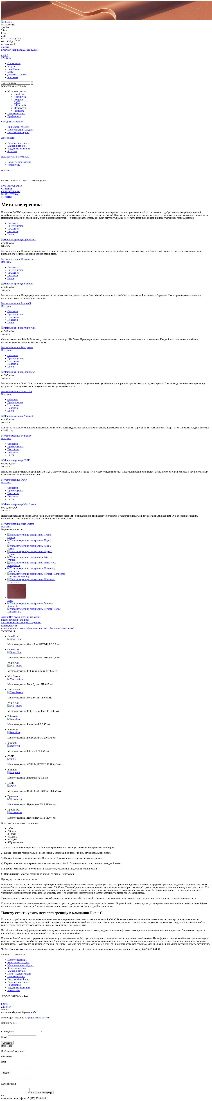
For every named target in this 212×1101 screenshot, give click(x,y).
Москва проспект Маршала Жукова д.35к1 (19, 48)
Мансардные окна (17, 145)
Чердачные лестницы (18, 148)
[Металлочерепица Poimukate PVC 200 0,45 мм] (13, 732)
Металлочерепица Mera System (17, 523)
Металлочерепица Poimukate (16, 435)
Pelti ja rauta (20, 105)
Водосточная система (18, 143)
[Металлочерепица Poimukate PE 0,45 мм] (13, 719)
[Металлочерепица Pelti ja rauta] (18, 327)
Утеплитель (13, 164)
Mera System (20, 108)
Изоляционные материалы (15, 156)
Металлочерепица (17, 959)
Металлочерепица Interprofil (16, 303)
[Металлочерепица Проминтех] (18, 239)
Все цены (6, 262)
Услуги (11, 66)
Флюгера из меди (16, 968)
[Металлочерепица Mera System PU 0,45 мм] (15, 679)
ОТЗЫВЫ (6, 188)
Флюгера (12, 151)
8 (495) (6, 56)
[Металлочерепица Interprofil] (17, 283)
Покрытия (12, 231)
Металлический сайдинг (20, 129)
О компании (13, 63)
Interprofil (18, 99)
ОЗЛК (17, 102)
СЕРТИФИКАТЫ (10, 191)
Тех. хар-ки (13, 228)
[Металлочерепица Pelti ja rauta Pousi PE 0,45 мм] (14, 665)
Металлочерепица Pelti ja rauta (17, 347)
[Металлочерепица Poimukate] (17, 416)
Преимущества (15, 226)
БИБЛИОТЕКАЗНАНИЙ (9, 195)
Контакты (12, 77)
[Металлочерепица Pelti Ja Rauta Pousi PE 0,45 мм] (14, 705)
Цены (10, 71)
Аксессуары (7, 137)
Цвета (10, 234)
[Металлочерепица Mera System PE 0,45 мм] (15, 692)
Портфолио (13, 69)
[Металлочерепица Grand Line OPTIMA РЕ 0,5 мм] (14, 639)
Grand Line (19, 94)
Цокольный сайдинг (18, 132)
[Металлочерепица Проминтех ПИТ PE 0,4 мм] (14, 799)
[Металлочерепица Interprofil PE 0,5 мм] (13, 772)
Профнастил (14, 116)
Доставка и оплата (17, 74)
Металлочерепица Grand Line (16, 391)
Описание (12, 223)
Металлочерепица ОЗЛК (14, 479)
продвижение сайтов (38, 1017)
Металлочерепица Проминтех (17, 259)
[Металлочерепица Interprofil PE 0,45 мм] (13, 745)
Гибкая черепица (16, 113)
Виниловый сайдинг (18, 127)
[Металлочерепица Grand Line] (18, 372)
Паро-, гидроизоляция (19, 162)
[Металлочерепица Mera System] (18, 504)
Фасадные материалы (12, 121)
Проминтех (20, 96)
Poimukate (19, 110)
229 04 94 (6, 1005)
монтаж (5, 170)
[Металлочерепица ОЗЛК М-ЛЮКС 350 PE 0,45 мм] (11, 759)
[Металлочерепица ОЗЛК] (15, 460)
